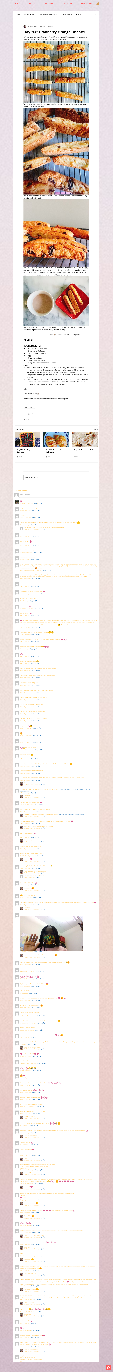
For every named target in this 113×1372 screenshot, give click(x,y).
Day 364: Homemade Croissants (54, 451)
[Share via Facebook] (24, 414)
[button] (97, 3)
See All (96, 429)
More (77, 14)
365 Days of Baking (29, 14)
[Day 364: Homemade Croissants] (56, 439)
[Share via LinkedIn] (33, 414)
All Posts (17, 14)
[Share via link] (37, 414)
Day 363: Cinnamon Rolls (84, 450)
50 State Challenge (66, 14)
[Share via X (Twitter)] (28, 414)
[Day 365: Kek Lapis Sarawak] (27, 439)
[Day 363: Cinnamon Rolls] (85, 439)
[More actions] (88, 27)
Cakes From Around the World (48, 14)
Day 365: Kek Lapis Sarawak (24, 451)
